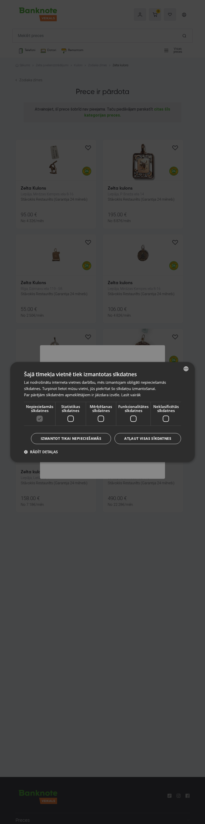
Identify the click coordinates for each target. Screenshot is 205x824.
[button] (41, 452)
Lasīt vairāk (131, 394)
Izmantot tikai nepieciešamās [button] (71, 438)
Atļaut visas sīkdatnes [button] (147, 438)
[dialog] (102, 412)
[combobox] (186, 368)
